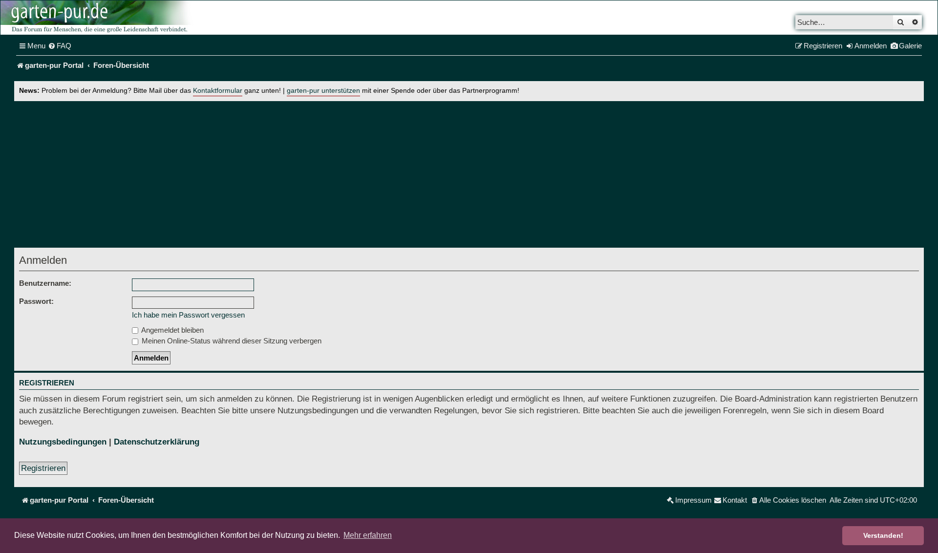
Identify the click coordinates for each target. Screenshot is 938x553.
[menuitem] (59, 46)
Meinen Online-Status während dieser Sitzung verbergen (230, 341)
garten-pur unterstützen (323, 90)
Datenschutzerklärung (156, 442)
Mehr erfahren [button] (367, 535)
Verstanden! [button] (883, 535)
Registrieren (43, 468)
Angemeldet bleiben (172, 330)
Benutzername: (45, 283)
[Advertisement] (469, 174)
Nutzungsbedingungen (63, 442)
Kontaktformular (217, 90)
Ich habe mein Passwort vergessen (188, 315)
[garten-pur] (98, 17)
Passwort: (36, 301)
